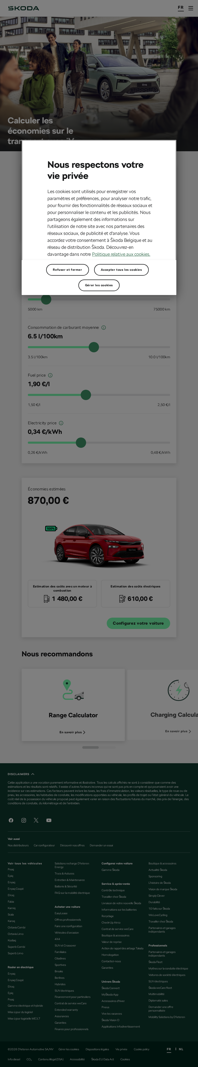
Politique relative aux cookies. (121, 254)
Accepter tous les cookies (121, 270)
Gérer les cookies (99, 285)
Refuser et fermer (67, 270)
